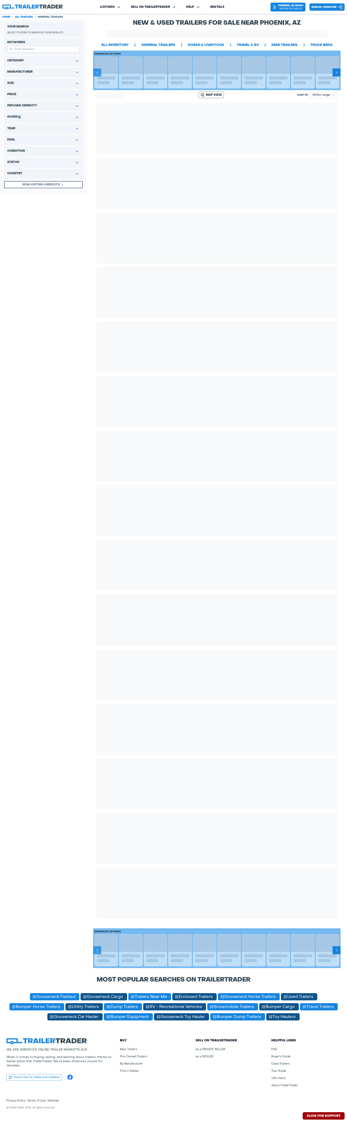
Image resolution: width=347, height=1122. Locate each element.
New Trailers (128, 1049)
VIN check (278, 1078)
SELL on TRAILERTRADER (150, 7)
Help (190, 7)
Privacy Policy (16, 1101)
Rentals (217, 7)
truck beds (321, 45)
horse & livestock (206, 45)
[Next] (337, 72)
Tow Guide (278, 1071)
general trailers (158, 45)
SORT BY (303, 95)
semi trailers (284, 45)
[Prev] (97, 72)
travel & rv (248, 45)
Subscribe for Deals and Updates (37, 1077)
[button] (287, 7)
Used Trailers (280, 1064)
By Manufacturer (131, 1064)
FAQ (274, 1049)
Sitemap (53, 1101)
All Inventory (115, 45)
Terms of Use (36, 1101)
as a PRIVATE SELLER (210, 1049)
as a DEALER (204, 1056)
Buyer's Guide (281, 1056)
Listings (107, 7)
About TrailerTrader (284, 1085)
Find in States (129, 1071)
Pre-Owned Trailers (133, 1056)
